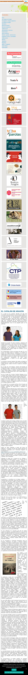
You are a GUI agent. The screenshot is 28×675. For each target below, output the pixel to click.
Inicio (3, 17)
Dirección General (5, 25)
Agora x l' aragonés (6, 44)
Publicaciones (5, 38)
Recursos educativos (6, 27)
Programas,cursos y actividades (9, 36)
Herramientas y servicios (7, 30)
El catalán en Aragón (6, 22)
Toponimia (4, 41)
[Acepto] (26, 669)
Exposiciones (5, 31)
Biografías (4, 42)
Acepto (14, 669)
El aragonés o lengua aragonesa (9, 20)
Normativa (4, 24)
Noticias (3, 39)
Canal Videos (5, 45)
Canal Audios (4, 47)
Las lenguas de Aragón (7, 19)
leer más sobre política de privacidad (14, 672)
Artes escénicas (5, 33)
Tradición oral (5, 28)
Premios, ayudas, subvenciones (9, 34)
